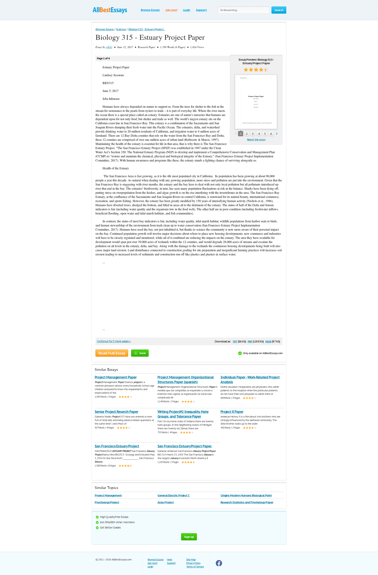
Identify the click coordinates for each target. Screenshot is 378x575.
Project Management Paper (116, 377)
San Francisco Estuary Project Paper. (185, 446)
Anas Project (166, 502)
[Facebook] (219, 565)
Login (186, 10)
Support (201, 10)
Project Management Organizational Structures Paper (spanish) (186, 379)
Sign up (189, 537)
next (277, 133)
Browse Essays (150, 10)
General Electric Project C (173, 495)
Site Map (191, 559)
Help (169, 559)
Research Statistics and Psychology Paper (246, 502)
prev (235, 133)
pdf (250, 341)
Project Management (108, 495)
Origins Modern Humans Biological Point (246, 495)
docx (268, 341)
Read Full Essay (111, 353)
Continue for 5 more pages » (114, 341)
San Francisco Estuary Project (117, 446)
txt (235, 341)
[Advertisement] (189, 295)
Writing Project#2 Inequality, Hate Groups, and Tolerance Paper (183, 414)
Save (142, 353)
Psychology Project (107, 502)
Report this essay (256, 139)
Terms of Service (195, 566)
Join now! (171, 10)
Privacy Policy (193, 563)
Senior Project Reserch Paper (116, 411)
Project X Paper (231, 411)
